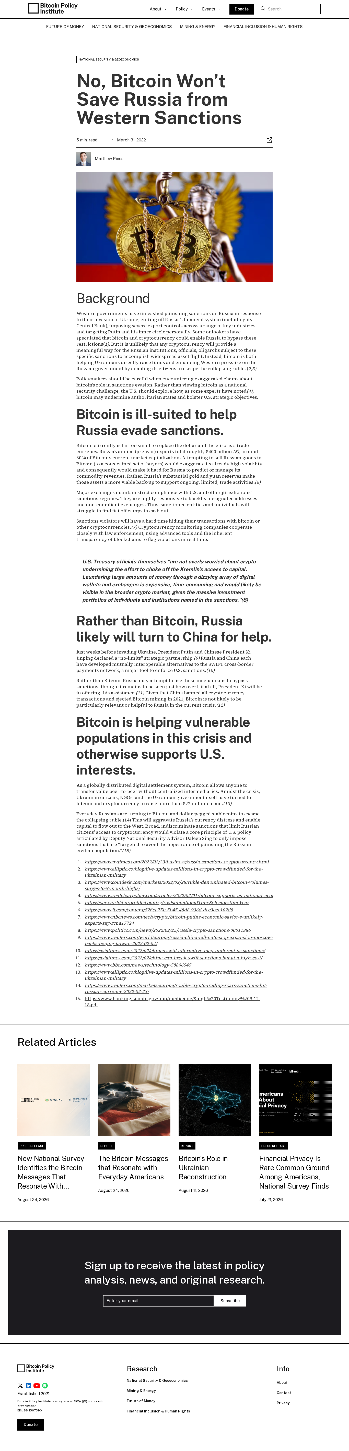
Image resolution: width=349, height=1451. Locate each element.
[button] (159, 9)
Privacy (283, 1403)
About (282, 1383)
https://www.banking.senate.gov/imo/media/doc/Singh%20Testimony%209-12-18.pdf (172, 1001)
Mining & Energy (141, 1391)
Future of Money (141, 1401)
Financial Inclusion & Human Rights (158, 1411)
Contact (284, 1393)
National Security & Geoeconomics (157, 1381)
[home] (53, 9)
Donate (242, 9)
